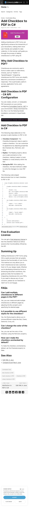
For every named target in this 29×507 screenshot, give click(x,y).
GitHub (21, 226)
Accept (14, 497)
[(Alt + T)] (8, 7)
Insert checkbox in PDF (8, 376)
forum (15, 283)
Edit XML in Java (8, 360)
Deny (20, 501)
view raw (25, 226)
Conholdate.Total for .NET (17, 106)
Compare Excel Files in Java (12, 362)
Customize (9, 501)
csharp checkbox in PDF (8, 379)
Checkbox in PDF (21, 376)
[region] (14, 203)
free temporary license (17, 239)
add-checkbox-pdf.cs (7, 226)
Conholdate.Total (6, 369)
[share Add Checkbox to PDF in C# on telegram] (23, 392)
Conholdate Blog (11, 18)
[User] (24, 2)
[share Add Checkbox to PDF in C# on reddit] (13, 392)
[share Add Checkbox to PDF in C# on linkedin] (10, 392)
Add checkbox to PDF (7, 372)
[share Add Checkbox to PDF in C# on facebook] (16, 392)
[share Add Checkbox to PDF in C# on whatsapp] (20, 392)
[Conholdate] (11, 2)
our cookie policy (18, 494)
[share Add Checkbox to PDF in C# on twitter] (7, 392)
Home (3, 7)
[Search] (27, 2)
